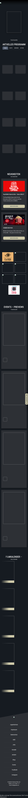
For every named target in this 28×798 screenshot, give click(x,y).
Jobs (14, 745)
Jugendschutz (14, 724)
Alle (5, 48)
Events (14, 765)
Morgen (16, 48)
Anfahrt (14, 755)
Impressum (14, 729)
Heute (10, 48)
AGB (14, 739)
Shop (14, 760)
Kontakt (14, 750)
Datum (22, 48)
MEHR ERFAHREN (14, 206)
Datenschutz (14, 734)
